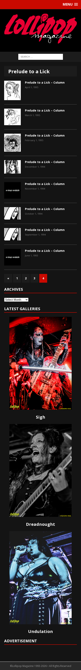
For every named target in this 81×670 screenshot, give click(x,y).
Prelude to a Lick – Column (45, 82)
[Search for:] (40, 56)
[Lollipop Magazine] (40, 28)
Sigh (40, 417)
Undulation (40, 631)
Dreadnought (40, 524)
